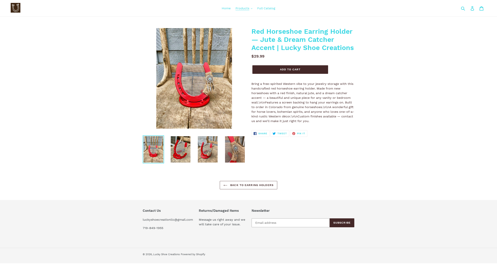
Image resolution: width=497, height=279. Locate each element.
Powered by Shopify (193, 254)
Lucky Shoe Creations (166, 254)
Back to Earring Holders (251, 185)
